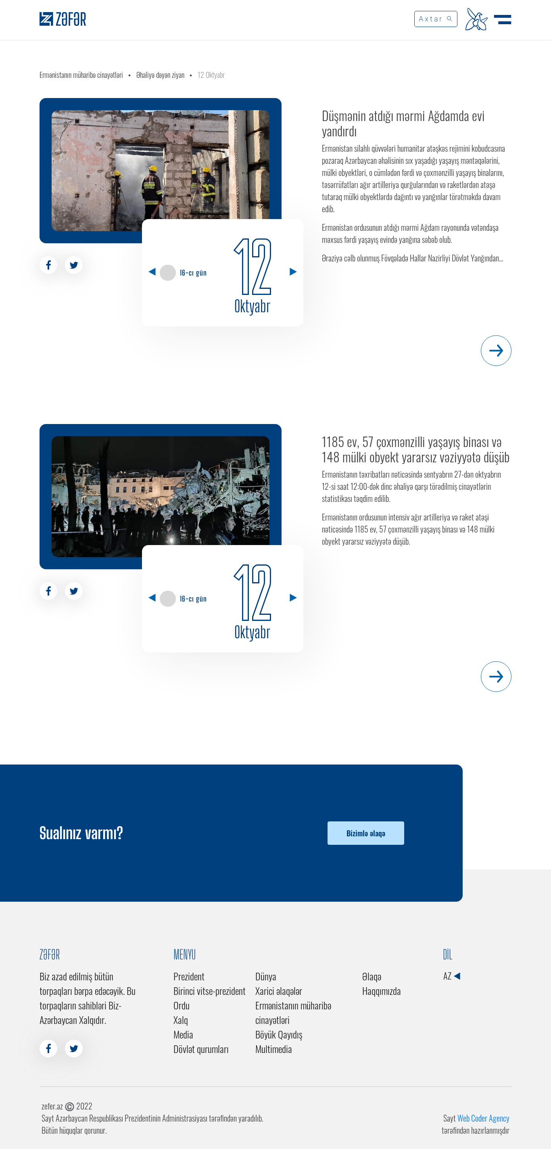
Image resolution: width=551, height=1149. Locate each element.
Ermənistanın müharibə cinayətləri (81, 74)
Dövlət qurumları (201, 1048)
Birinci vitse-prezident (209, 990)
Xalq (180, 1019)
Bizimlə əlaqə (365, 833)
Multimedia (273, 1048)
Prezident (189, 976)
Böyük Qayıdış (279, 1034)
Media (183, 1034)
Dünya (265, 976)
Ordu (181, 1005)
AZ (448, 975)
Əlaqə (371, 976)
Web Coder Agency (483, 1118)
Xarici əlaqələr (278, 990)
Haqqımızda (381, 990)
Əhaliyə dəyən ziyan (160, 74)
